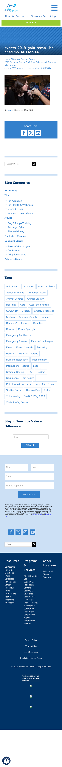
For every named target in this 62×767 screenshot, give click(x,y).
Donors (10, 329)
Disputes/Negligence (17, 323)
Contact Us (10, 566)
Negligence (12, 378)
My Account (10, 593)
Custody (10, 317)
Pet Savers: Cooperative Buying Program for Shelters (29, 617)
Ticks (47, 390)
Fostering (42, 347)
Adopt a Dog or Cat (31, 577)
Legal (36, 366)
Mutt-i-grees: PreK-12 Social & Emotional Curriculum (31, 604)
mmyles (10, 110)
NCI (30, 372)
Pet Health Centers (29, 586)
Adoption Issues (37, 292)
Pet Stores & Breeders (18, 384)
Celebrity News (13, 259)
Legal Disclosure (31, 652)
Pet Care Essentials (9, 598)
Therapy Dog (33, 390)
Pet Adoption (15, 201)
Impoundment (39, 359)
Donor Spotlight (27, 329)
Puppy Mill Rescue (45, 384)
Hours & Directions (9, 571)
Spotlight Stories (14, 241)
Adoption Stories (17, 254)
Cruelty (26, 311)
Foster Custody (24, 347)
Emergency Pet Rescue (18, 335)
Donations (39, 323)
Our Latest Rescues (15, 236)
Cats (22, 304)
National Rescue (15, 372)
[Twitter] (18, 532)
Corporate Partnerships (10, 580)
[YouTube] (32, 532)
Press (7, 575)
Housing (10, 353)
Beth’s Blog (11, 190)
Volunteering (13, 396)
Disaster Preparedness (20, 213)
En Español (10, 602)
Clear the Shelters (39, 304)
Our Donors (14, 250)
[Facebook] (11, 532)
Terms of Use (31, 646)
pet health (28, 378)
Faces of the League (19, 246)
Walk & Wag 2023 (34, 396)
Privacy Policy (31, 640)
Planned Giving (16, 231)
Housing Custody (28, 353)
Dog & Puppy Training (19, 223)
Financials (9, 587)
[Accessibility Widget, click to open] (6, 761)
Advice (8, 217)
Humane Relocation (17, 359)
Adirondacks (13, 286)
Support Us (29, 581)
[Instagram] (25, 532)
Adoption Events (15, 292)
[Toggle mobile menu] (54, 8)
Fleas (9, 347)
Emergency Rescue (16, 341)
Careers (8, 584)
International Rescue (17, 366)
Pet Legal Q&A (16, 227)
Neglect (41, 372)
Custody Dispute (28, 317)
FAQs (7, 590)
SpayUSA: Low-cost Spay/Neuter (29, 593)
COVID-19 (12, 311)
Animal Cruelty (35, 298)
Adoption (29, 286)
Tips (7, 195)
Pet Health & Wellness (20, 205)
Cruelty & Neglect (44, 311)
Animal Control (14, 298)
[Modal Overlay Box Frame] (31, 440)
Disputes (46, 317)
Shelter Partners (47, 576)
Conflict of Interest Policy (31, 658)
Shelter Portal (14, 390)
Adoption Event (46, 286)
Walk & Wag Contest (17, 402)
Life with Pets (15, 209)
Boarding (11, 304)
